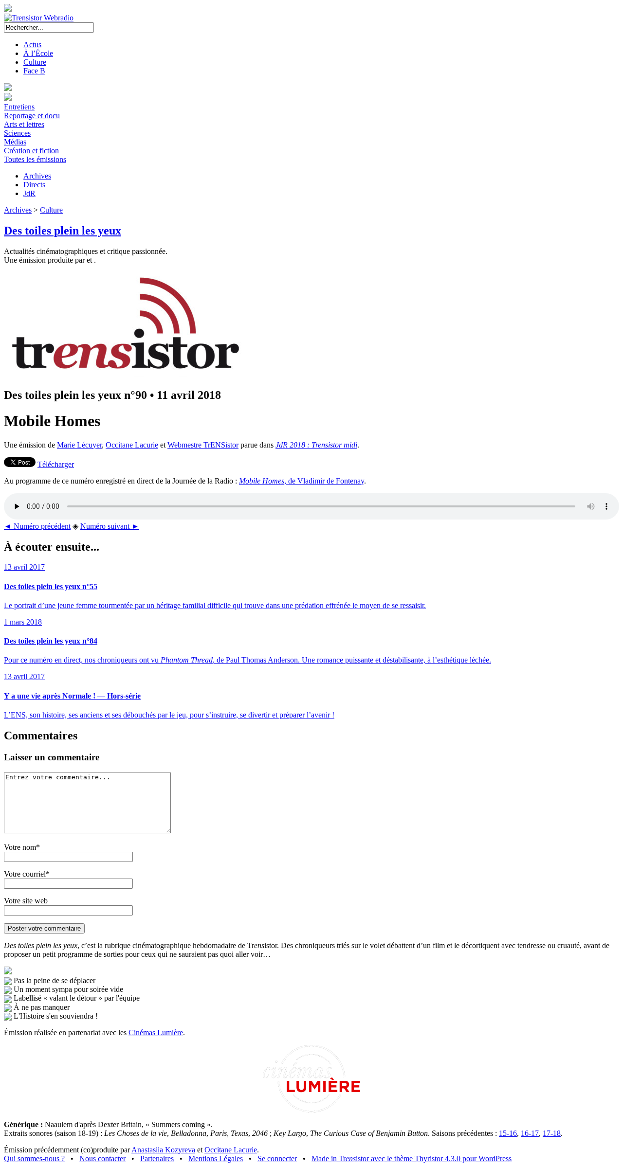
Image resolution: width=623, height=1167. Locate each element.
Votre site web (26, 901)
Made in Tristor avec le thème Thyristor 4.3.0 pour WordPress (412, 1158)
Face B (34, 71)
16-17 (530, 1133)
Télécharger (55, 464)
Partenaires (157, 1158)
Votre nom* (22, 847)
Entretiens (19, 107)
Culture (34, 62)
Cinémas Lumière (155, 1032)
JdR (29, 193)
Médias (15, 142)
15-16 (508, 1133)
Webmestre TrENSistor (202, 445)
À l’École (38, 53)
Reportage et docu (32, 115)
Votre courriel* (27, 874)
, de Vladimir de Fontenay (301, 481)
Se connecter (277, 1158)
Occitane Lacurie (132, 445)
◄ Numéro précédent (37, 526)
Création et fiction (31, 150)
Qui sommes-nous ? (34, 1158)
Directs (34, 184)
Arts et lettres (24, 124)
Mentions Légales (215, 1158)
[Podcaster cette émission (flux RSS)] (8, 972)
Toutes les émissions (35, 159)
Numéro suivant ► (109, 526)
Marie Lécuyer (79, 445)
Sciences (17, 133)
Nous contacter (102, 1158)
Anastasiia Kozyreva (163, 1150)
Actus (32, 44)
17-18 (552, 1133)
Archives (37, 176)
